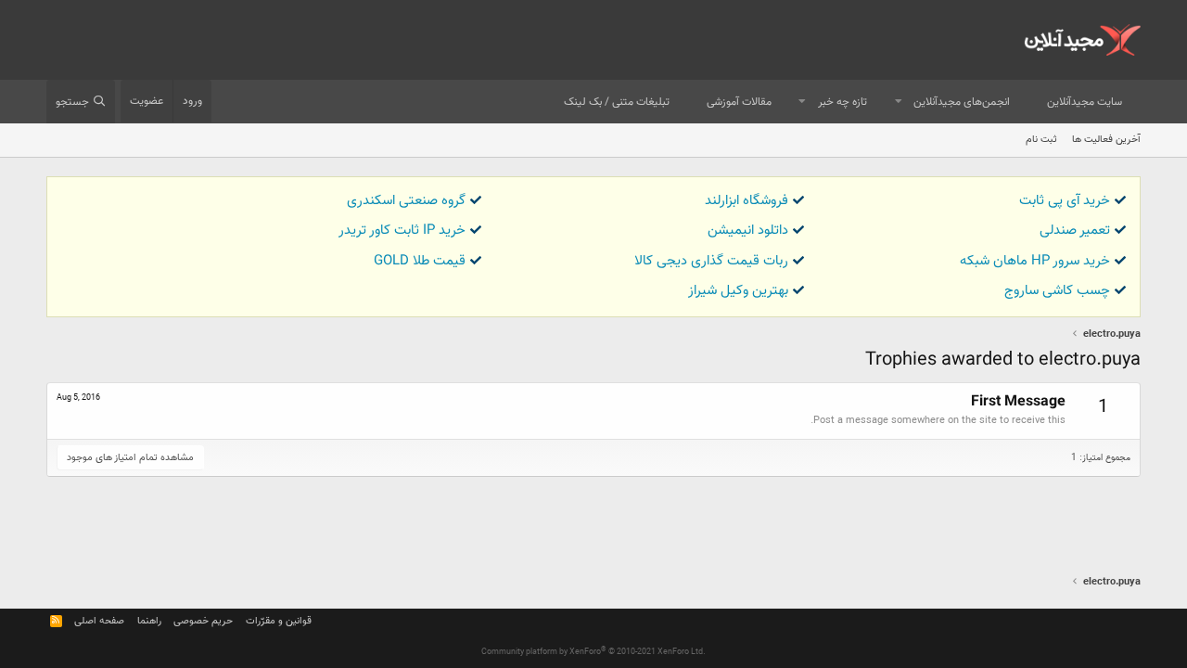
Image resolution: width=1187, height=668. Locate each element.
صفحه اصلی (99, 621)
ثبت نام (1041, 140)
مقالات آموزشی (739, 102)
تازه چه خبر (842, 102)
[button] (899, 102)
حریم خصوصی (203, 621)
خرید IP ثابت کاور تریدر (402, 230)
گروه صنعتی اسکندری (406, 201)
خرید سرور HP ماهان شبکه (1035, 261)
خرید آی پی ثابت (1064, 201)
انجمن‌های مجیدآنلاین (961, 102)
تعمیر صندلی (1075, 230)
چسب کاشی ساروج (1057, 291)
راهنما (149, 621)
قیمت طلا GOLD (420, 261)
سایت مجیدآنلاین (1084, 102)
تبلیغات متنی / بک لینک (617, 102)
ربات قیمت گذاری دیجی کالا (711, 261)
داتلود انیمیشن (748, 230)
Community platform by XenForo (593, 652)
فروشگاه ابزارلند (746, 201)
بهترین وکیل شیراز (738, 291)
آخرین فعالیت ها (1106, 140)
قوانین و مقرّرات (279, 621)
